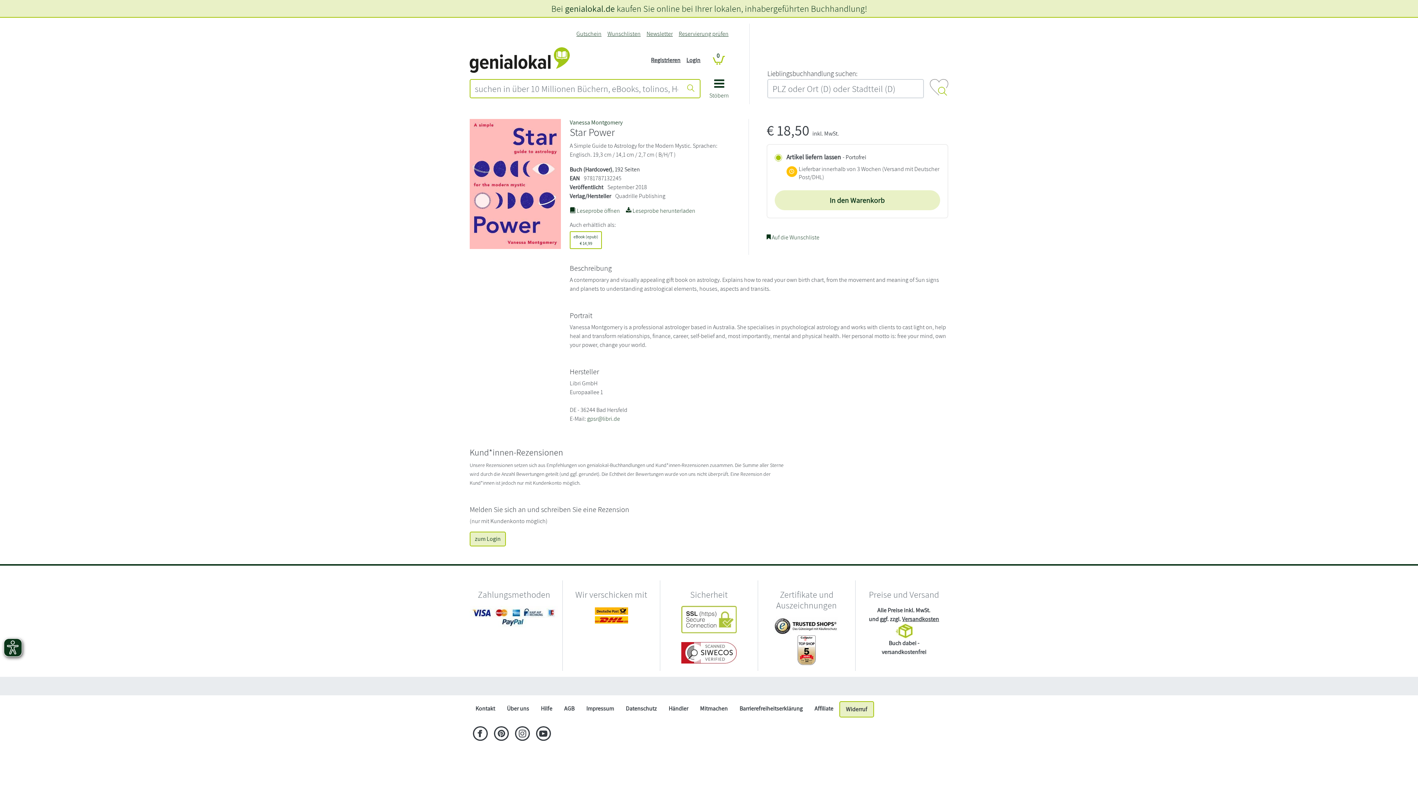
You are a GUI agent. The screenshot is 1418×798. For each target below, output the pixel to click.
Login (693, 60)
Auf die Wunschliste (795, 237)
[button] (719, 91)
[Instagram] (522, 734)
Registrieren (666, 60)
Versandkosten (920, 619)
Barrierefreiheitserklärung (771, 708)
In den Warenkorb (857, 200)
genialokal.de (590, 8)
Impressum (600, 708)
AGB (569, 708)
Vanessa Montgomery (596, 122)
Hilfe (546, 708)
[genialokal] (520, 60)
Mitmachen (714, 708)
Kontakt (485, 708)
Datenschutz (641, 708)
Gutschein (589, 34)
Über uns (518, 708)
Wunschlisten (624, 34)
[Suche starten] (691, 89)
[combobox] (576, 89)
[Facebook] (480, 734)
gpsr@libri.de (603, 419)
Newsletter (660, 34)
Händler (678, 708)
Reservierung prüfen (704, 34)
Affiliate (824, 708)
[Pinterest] (501, 734)
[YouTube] (543, 734)
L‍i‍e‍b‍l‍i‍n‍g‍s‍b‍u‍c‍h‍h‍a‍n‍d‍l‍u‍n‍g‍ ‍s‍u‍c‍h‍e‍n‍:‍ (812, 73)
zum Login (488, 539)
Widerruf (856, 709)
